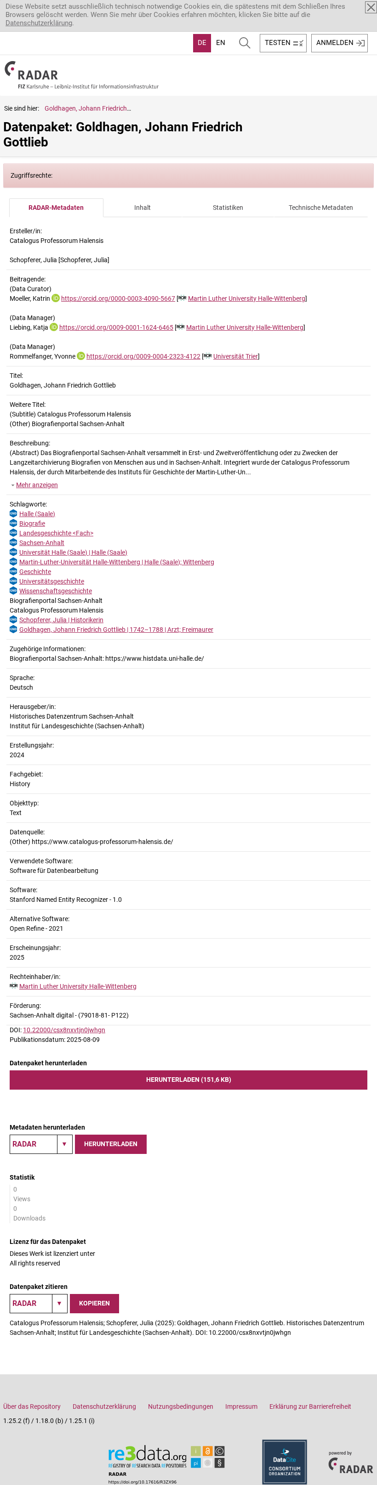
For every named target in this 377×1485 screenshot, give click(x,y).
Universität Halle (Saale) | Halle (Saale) (73, 552)
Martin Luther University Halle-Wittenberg (246, 298)
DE (202, 43)
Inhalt (142, 207)
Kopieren (94, 1303)
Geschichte (35, 571)
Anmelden (335, 43)
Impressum (241, 1406)
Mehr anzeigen (37, 485)
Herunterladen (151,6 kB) (188, 1079)
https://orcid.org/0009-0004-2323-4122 (143, 356)
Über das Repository (32, 1406)
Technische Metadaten (321, 207)
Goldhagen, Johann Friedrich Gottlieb (98, 108)
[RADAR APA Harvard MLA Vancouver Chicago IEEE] (39, 1303)
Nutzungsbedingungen (180, 1406)
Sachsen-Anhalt (41, 542)
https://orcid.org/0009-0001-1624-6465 (116, 327)
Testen (278, 43)
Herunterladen (110, 1144)
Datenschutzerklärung (39, 23)
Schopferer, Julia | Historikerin (61, 620)
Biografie (32, 523)
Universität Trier (235, 356)
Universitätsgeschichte (51, 581)
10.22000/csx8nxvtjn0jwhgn (64, 1030)
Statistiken (228, 207)
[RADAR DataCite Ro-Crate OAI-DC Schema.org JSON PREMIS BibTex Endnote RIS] (41, 1144)
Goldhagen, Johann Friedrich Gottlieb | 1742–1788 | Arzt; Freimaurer (116, 629)
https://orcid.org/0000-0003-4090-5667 (118, 298)
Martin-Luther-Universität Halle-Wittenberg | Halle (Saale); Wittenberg (116, 562)
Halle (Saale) (37, 514)
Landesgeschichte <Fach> (56, 533)
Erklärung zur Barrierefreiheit (310, 1406)
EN (220, 43)
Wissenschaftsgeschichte (55, 591)
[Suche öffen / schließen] (244, 43)
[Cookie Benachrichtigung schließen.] (371, 7)
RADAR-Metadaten (56, 207)
